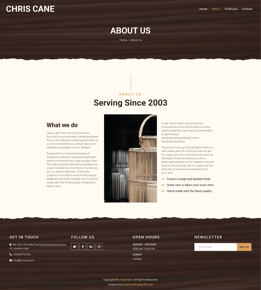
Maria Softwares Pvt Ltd (138, 284)
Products (231, 9)
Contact (247, 9)
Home (203, 9)
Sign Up (244, 246)
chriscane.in (126, 279)
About (216, 9)
